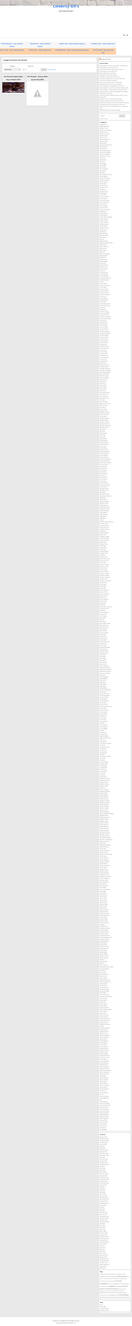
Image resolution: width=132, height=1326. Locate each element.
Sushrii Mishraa (104, 1063)
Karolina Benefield (105, 647)
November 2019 (104, 1238)
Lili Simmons (103, 751)
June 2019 (102, 1248)
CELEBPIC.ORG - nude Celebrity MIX (103, 44)
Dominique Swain (105, 392)
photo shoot (104, 1289)
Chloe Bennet (103, 322)
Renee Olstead (104, 958)
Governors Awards (108, 1281)
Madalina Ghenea (105, 778)
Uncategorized (104, 1102)
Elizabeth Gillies (104, 420)
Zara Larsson (103, 1126)
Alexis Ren (102, 158)
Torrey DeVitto (104, 1092)
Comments (104, 1308)
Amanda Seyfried (104, 180)
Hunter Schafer (104, 540)
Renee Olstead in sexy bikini (108, 73)
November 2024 (104, 1155)
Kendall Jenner (104, 688)
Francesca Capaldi (105, 485)
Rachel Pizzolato (104, 946)
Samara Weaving (104, 991)
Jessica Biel (103, 588)
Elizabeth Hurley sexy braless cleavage (110, 99)
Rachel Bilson (103, 943)
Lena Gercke (103, 741)
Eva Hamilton (103, 477)
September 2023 (104, 1164)
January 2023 (103, 1176)
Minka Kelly (103, 849)
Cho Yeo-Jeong (104, 328)
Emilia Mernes (104, 440)
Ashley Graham (104, 219)
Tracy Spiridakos (104, 1096)
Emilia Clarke (103, 438)
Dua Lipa (102, 400)
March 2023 (103, 1172)
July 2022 (102, 1187)
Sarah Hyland (103, 1004)
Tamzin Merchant (104, 1072)
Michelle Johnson (104, 836)
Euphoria (114, 1276)
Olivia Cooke (103, 897)
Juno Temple (103, 631)
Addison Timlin (104, 128)
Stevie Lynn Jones (105, 1057)
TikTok (120, 1295)
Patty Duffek (103, 917)
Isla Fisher (102, 555)
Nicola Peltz (103, 887)
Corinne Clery (103, 352)
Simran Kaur (103, 1039)
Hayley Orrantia (104, 527)
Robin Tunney (104, 965)
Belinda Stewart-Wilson (106, 243)
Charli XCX (103, 307)
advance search (51, 69)
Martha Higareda (104, 812)
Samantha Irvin (104, 987)
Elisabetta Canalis (105, 413)
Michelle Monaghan (105, 837)
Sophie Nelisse (104, 1046)
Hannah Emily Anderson (107, 522)
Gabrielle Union (104, 490)
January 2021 (103, 1214)
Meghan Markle (104, 819)
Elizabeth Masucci (105, 424)
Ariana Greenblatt (105, 209)
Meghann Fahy (104, 821)
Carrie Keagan (104, 298)
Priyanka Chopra (104, 939)
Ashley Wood (103, 226)
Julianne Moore (104, 625)
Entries (103, 1307)
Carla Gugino (103, 287)
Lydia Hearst (103, 777)
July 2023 (102, 1166)
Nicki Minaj (103, 884)
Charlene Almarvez (105, 305)
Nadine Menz (103, 863)
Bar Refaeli (103, 232)
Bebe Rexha (103, 237)
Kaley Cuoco (103, 636)
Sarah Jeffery (103, 1006)
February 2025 (104, 1150)
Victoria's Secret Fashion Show (109, 1297)
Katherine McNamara (106, 669)
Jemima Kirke (103, 568)
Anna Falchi (103, 195)
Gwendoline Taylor (105, 507)
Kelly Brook (103, 682)
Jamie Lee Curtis (104, 560)
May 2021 (102, 1209)
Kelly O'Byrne (103, 684)
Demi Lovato (103, 379)
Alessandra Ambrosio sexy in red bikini (111, 84)
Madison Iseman (104, 784)
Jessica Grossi (103, 592)
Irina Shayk (103, 549)
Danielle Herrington (105, 370)
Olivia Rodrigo (104, 904)
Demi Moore (103, 381)
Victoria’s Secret (124, 1297)
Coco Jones (103, 350)
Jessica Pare (103, 597)
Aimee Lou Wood (104, 134)
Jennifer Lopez (104, 579)
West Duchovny (104, 1116)
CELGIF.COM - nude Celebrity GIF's (40, 50)
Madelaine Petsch (105, 780)
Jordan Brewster (104, 612)
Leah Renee (103, 732)
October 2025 (103, 1142)
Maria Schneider (104, 806)
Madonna (102, 788)
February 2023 (104, 1174)
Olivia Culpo (103, 899)
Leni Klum (102, 745)
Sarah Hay (103, 1002)
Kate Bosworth (104, 653)
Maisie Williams (104, 795)
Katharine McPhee (105, 668)
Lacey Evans (103, 717)
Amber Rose (103, 184)
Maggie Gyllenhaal (105, 791)
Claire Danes (103, 344)
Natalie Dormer (104, 871)
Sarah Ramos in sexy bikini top (108, 71)
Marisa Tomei (103, 810)
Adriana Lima (103, 132)
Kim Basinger (103, 699)
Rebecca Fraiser (104, 956)
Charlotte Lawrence (105, 317)
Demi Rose (103, 383)
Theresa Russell (104, 1089)
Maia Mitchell (103, 793)
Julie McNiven (103, 629)
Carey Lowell (103, 283)
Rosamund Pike (104, 969)
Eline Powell (103, 409)
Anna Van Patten (104, 200)
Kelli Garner (103, 680)
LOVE (120, 1284)
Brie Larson (103, 263)
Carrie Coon (103, 296)
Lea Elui (102, 730)
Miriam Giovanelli (105, 850)
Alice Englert (103, 165)
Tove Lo (102, 1094)
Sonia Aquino (103, 1044)
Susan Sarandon (104, 1061)
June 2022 (102, 1188)
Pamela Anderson (105, 915)
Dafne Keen (103, 363)
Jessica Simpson (104, 599)
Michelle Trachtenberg (106, 839)
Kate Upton (103, 660)
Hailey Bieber (103, 512)
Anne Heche (103, 204)
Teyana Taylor (103, 1087)
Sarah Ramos (103, 1011)
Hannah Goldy (104, 523)
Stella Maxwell (104, 1054)
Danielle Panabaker (105, 372)
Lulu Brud (102, 775)
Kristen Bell (103, 708)
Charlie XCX (103, 309)
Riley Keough (103, 961)
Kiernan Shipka (104, 697)
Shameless (103, 1292)
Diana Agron (103, 385)
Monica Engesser (104, 860)
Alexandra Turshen (105, 156)
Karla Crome (103, 645)
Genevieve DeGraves (105, 496)
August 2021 (103, 1205)
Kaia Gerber (103, 634)
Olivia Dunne (103, 900)
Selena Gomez (104, 1022)
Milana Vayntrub (104, 841)
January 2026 (103, 1137)
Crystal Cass (103, 359)
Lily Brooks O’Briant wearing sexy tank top (112, 69)
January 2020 (103, 1235)
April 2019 (102, 1251)
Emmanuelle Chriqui (105, 462)
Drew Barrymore (104, 398)
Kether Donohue (104, 693)
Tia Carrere (103, 1091)
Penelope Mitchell (105, 928)
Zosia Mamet (103, 1129)
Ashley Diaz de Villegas (106, 217)
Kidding (116, 1284)
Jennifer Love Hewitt (105, 581)
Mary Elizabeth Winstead (107, 813)
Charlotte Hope (104, 315)
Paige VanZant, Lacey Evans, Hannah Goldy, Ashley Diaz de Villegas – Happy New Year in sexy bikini (114, 88)
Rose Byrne (103, 971)
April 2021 (102, 1211)
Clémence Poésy (104, 346)
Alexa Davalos (104, 147)
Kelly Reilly (103, 686)
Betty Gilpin (103, 250)
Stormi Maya (103, 1059)
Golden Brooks (104, 505)
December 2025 (104, 1139)
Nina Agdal (103, 891)
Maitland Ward (104, 797)
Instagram (104, 1283)
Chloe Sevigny (104, 326)
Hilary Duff (103, 535)
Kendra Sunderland (105, 690)
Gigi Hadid (103, 498)
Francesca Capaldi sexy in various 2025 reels (112, 78)
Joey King (102, 610)
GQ (114, 1281)
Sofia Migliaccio (104, 1041)
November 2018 (104, 1260)
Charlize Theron (104, 311)
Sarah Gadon (103, 1000)
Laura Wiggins (104, 728)
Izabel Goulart (104, 557)
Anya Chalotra (104, 206)
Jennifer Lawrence (105, 577)
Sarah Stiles (103, 1013)
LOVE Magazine (125, 1284)
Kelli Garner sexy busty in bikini (108, 75)
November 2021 (104, 1200)
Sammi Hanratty (104, 994)
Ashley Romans (104, 224)
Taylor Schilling (104, 1079)
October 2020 (103, 1220)
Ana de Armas (104, 187)
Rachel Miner (103, 945)
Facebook (122, 1276)
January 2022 (103, 1196)
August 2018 (103, 1266)
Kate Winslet (103, 662)
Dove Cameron (104, 396)
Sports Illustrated (110, 1292)
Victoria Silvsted (104, 1109)
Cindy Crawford (104, 341)
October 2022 (103, 1181)
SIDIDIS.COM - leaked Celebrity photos (72, 44)
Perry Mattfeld (104, 930)
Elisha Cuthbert (104, 414)
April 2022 (102, 1192)
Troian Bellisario (104, 1098)
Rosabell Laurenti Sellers (107, 967)
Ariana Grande (104, 208)
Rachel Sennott (104, 948)
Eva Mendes (103, 481)
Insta (120, 1281)
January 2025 (103, 1152)
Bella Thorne (103, 248)
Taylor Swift (103, 1081)
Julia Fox (102, 619)
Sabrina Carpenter (105, 980)
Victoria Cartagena (105, 1103)
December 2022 (104, 1177)
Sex (123, 1291)
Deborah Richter (104, 374)
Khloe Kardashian (105, 695)
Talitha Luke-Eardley (105, 1070)
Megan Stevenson (105, 817)
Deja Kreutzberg (104, 378)
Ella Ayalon (103, 429)
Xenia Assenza (104, 1122)
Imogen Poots (104, 544)
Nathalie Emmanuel (105, 876)
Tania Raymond (104, 1074)
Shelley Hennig (104, 1031)
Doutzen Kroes (104, 394)
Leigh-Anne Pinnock (105, 738)
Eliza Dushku (103, 416)
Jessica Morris (103, 596)
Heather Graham (104, 529)
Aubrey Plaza (103, 230)
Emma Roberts (104, 457)
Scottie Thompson (105, 1020)
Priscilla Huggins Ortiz (106, 937)
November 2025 (104, 1140)
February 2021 (104, 1212)
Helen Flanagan (104, 533)
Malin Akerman (104, 799)
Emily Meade (103, 448)
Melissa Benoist (104, 826)
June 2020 (102, 1225)
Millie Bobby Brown (105, 845)
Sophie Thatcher (104, 1050)
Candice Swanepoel (105, 278)
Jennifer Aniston (104, 571)
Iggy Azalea (103, 542)
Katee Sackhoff (104, 666)
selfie (120, 1291)
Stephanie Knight (104, 1055)
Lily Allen (102, 754)
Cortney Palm (103, 353)
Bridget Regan (104, 261)
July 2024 (102, 1157)
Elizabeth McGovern (105, 426)
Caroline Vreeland (105, 294)
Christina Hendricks (105, 333)
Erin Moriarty (103, 468)
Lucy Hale (102, 773)
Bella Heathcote (104, 246)
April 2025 (102, 1148)
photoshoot (113, 1289)
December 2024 (104, 1153)
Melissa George (104, 828)
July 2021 (102, 1207)
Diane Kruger (103, 387)
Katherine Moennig (105, 671)
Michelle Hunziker (105, 834)
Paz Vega (102, 924)
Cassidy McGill (104, 300)
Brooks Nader (104, 269)
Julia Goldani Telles (105, 623)
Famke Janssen (104, 483)
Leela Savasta (103, 734)
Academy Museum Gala (105, 1274)
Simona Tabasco (104, 1037)
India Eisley (103, 546)
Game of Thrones (113, 1278)
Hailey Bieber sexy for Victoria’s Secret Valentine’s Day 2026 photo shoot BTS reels (114, 66)
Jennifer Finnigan (104, 575)
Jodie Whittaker (104, 608)
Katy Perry (103, 675)
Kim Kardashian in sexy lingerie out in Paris (112, 86)
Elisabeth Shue (104, 411)
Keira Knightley (104, 677)
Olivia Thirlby (103, 906)
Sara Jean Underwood (106, 996)
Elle (111, 1276)
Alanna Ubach (104, 141)
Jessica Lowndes (104, 594)
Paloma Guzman (104, 913)
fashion (128, 1276)
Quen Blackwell (104, 941)
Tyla (101, 1100)
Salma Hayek (103, 983)
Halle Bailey (103, 516)
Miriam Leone (104, 852)
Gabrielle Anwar (104, 488)
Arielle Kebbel (103, 213)
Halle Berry (103, 518)
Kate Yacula (103, 664)
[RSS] (127, 35)
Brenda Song (103, 259)
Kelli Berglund (103, 679)
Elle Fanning (103, 433)
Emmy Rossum (104, 464)
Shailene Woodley (105, 1024)
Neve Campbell (104, 882)
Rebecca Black (104, 954)
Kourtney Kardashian (106, 706)
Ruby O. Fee (103, 976)
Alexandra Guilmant (105, 152)
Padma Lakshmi (104, 910)
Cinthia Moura (104, 342)
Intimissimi (111, 1284)
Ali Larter (102, 161)
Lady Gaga (103, 719)
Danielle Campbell (105, 368)
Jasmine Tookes (104, 566)
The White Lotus (113, 1295)
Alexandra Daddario (105, 150)
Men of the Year (104, 1286)
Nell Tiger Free (104, 880)
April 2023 (102, 1170)
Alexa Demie (103, 148)
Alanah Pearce (104, 136)
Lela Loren (103, 740)
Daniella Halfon (104, 366)
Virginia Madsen (104, 1115)
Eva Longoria (103, 479)
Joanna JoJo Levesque (106, 607)
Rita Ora (102, 963)
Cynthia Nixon (104, 361)
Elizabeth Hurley (104, 422)
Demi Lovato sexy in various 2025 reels (111, 82)
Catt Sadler (103, 302)
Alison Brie (103, 171)
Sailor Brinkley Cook (105, 982)
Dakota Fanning (104, 365)
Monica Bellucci (104, 858)
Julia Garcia (103, 621)
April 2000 (102, 1268)
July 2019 (102, 1246)
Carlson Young (104, 289)
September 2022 (104, 1183)
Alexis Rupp (103, 160)
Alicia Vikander (104, 169)
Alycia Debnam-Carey (106, 174)
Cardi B (102, 281)
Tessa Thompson (104, 1085)
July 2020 (102, 1224)
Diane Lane (103, 389)
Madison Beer (104, 782)
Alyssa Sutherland (105, 178)
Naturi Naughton (104, 878)
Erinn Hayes (103, 470)
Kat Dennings (103, 649)
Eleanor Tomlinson (105, 403)
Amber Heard (103, 182)
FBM (108, 1278)
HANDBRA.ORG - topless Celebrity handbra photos (72, 50)
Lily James (102, 760)
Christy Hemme (104, 337)
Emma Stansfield (104, 461)
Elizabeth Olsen (104, 427)
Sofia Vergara (103, 1043)
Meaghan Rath (104, 815)
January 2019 (103, 1257)
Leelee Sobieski (104, 736)
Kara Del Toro (103, 638)
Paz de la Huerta (104, 922)
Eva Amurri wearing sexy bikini (108, 80)
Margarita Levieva (105, 802)
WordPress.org (104, 1310)
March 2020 (103, 1231)
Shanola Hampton (105, 1028)
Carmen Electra (104, 291)
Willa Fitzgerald (104, 1118)
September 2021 (104, 1203)
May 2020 (102, 1227)
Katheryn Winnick (105, 673)
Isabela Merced (104, 551)
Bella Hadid (103, 245)
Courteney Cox (104, 355)
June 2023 (102, 1168)
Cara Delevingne (104, 280)
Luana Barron (103, 771)
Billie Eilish (102, 257)
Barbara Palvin (104, 233)
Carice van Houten (105, 285)
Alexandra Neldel (104, 154)
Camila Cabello (104, 274)
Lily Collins (103, 758)
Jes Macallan (103, 584)
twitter (126, 1295)
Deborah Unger (104, 376)
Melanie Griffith (104, 823)
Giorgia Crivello (104, 503)
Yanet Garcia (103, 1124)
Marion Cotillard (104, 808)
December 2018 (104, 1259)
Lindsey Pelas (103, 764)
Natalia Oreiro (104, 869)
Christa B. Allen (104, 330)
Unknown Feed (105, 59)
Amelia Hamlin (104, 185)
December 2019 (104, 1237)
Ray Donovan (110, 1291)
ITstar (74, 1323)
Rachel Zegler (103, 952)
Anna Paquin (103, 198)
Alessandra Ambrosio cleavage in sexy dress (112, 104)
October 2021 (103, 1201)
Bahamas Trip (115, 1274)
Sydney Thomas (104, 1068)
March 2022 (103, 1194)
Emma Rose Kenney (105, 459)
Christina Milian (104, 335)
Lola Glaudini (103, 767)
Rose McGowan (104, 974)
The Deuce (105, 1295)
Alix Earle (102, 172)
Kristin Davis (103, 712)
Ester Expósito (104, 474)
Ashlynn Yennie (104, 228)
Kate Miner (103, 656)
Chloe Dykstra (104, 324)
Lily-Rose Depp (104, 762)
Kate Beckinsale (104, 651)
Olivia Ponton (103, 902)
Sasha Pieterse (104, 1017)
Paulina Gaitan (104, 919)
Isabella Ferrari (104, 553)
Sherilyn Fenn (103, 1033)
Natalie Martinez (104, 873)
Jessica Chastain (104, 590)
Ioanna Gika (103, 547)
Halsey (101, 520)
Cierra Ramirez (104, 339)
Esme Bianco (103, 472)
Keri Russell (103, 692)
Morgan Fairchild (104, 862)
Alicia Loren (103, 167)
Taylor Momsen (104, 1078)
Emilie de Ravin (104, 442)
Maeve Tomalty (104, 789)
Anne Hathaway (104, 202)
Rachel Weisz (103, 950)
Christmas (102, 1276)
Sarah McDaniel (104, 1007)
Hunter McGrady (104, 538)
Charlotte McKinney (105, 318)
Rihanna (102, 959)
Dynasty (108, 1276)
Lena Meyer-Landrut (105, 743)
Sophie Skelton (104, 1048)
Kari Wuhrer (103, 644)
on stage (118, 1286)
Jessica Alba (103, 586)
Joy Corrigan (103, 616)
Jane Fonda (103, 562)
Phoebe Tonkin (104, 934)
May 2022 (102, 1190)
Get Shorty (120, 1278)
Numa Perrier (103, 895)
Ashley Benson (104, 215)
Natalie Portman (104, 874)
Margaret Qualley (105, 801)
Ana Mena (102, 189)
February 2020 (104, 1233)
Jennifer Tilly (103, 583)
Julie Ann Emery (104, 627)
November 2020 (104, 1218)
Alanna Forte (103, 137)
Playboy (120, 1289)
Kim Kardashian (104, 701)
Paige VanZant (104, 911)
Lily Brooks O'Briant (105, 756)
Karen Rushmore (104, 642)
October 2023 (103, 1163)
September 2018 (104, 1264)
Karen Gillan (103, 640)
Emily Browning (104, 444)
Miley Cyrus (103, 843)
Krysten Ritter (104, 714)
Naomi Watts (103, 867)
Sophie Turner (104, 1052)
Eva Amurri (103, 475)
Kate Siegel (103, 658)
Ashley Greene (104, 221)
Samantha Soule (104, 989)
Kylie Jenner (103, 716)
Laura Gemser (104, 725)
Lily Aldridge (103, 753)
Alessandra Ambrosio (106, 145)
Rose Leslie (103, 972)
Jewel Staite (103, 603)
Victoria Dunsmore (105, 1105)
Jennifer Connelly (104, 573)
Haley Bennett (104, 514)
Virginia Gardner (104, 1113)
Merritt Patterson (105, 832)
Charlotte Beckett (105, 313)
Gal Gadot (102, 492)
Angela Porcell (104, 191)
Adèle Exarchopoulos (106, 130)
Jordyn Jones (103, 614)
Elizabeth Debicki (104, 418)
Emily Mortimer (104, 450)
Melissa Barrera (104, 825)
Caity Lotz (102, 270)
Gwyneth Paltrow (105, 509)
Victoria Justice (104, 1107)
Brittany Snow (104, 267)
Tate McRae (103, 1076)
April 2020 (102, 1229)
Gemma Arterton (104, 494)
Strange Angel (118, 1292)
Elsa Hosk (102, 437)
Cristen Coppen (104, 357)
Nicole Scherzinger (105, 889)
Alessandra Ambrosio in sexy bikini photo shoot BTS (114, 102)
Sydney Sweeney (104, 1067)
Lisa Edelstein (103, 765)
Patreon (125, 1286)
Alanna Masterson (105, 139)
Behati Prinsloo (104, 241)
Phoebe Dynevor (104, 932)
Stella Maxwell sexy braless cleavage (110, 110)
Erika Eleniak (103, 466)
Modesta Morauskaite (106, 854)
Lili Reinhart (103, 749)
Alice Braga (103, 163)
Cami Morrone (104, 272)
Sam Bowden (103, 985)
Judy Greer (103, 618)
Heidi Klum (103, 531)
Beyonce (102, 252)
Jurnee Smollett (104, 632)
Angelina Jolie (103, 193)
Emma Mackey (104, 455)
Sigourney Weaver (105, 1035)
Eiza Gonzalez (103, 402)
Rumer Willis (103, 978)
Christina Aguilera (105, 331)
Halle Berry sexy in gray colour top (109, 77)
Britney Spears (104, 265)
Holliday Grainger (105, 536)
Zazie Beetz (103, 1128)
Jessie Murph (103, 601)
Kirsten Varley (104, 705)
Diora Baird (103, 390)
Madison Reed (104, 786)
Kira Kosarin (103, 703)
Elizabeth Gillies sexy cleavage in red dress (111, 101)
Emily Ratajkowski (105, 451)
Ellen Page (102, 435)
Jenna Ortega (103, 570)
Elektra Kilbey (103, 405)
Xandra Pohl (103, 1120)
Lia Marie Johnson (105, 747)
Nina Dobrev (103, 893)
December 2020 (104, 1216)
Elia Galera (103, 407)
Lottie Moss (103, 769)
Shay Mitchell (103, 1030)
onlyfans (112, 1286)
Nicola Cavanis (104, 886)
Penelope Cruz (104, 926)
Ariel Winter (103, 211)
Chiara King (103, 320)
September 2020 (104, 1222)
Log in (101, 1305)
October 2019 (103, 1240)
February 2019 (104, 1255)
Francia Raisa (103, 487)
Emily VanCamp (104, 453)
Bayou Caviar (122, 1274)
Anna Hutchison (104, 196)
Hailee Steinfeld (104, 511)
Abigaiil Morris (104, 124)
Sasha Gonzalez (104, 1015)
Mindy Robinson (104, 847)
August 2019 (103, 1244)
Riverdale (117, 1291)
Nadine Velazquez (105, 865)
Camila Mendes (104, 276)
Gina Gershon (103, 499)
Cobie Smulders (104, 348)
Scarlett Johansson (105, 1019)
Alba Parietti (103, 143)
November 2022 (104, 1179)
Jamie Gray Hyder (105, 559)
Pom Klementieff (104, 935)
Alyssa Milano (103, 176)
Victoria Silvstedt (104, 1111)
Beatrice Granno (104, 235)
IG (116, 1281)
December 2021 (104, 1198)
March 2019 (103, 1253)
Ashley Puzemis (104, 222)
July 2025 (102, 1146)
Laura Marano (104, 727)
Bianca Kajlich (103, 256)
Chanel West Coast (105, 304)
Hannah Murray (104, 525)
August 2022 (103, 1185)
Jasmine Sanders (104, 564)
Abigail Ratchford (104, 126)
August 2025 (103, 1144)
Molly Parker (103, 856)
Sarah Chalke (103, 998)
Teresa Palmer (104, 1083)
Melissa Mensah (104, 830)
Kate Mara (103, 655)
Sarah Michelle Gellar (106, 1009)
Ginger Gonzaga (104, 501)
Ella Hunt (102, 431)
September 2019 (104, 1242)
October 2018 (103, 1262)
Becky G (102, 239)
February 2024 (104, 1159)
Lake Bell (102, 723)
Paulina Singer (104, 921)
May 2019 (102, 1249)
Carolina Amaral (104, 293)
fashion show (103, 1278)
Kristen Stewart (104, 710)
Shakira (102, 1026)
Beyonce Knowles (105, 254)
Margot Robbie (104, 804)
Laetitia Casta (103, 721)
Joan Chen (102, 605)
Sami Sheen (103, 993)
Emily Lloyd (103, 446)
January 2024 (103, 1161)
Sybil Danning (103, 1065)
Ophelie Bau (103, 908)
